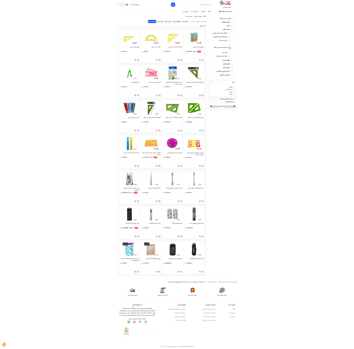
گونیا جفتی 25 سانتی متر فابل (196, 117)
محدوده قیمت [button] (229, 102)
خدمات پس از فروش (208, 320)
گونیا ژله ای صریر (134, 47)
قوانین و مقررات (180, 320)
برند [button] (233, 82)
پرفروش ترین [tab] (176, 21)
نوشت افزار (198, 16)
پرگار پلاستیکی (135, 82)
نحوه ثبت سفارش (180, 313)
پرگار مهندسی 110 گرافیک (175, 258)
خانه (209, 12)
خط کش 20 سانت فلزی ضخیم (174, 188)
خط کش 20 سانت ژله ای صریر (131, 153)
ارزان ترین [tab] (168, 21)
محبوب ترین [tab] (152, 21)
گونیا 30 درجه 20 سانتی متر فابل (151, 117)
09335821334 (212, 282)
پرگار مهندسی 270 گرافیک (197, 258)
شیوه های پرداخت (180, 317)
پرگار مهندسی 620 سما (154, 223)
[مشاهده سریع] (203, 60)
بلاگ (234, 309)
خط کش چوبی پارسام (133, 117)
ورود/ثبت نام (135, 5)
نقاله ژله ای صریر (156, 47)
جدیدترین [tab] (185, 21)
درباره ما (185, 12)
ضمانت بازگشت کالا (209, 317)
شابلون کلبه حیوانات (198, 47)
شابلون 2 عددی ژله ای (154, 82)
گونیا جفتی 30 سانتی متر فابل (174, 117)
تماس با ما (194, 12)
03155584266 (222, 282)
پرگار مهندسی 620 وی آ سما (196, 223)
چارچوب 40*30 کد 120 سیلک (153, 258)
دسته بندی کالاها (226, 12)
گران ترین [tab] (160, 21)
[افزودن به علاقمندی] (200, 60)
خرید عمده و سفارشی (208, 309)
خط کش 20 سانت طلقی (154, 188)
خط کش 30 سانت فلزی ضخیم (196, 188)
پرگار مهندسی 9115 (177, 223)
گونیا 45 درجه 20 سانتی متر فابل (195, 82)
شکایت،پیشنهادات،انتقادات (177, 309)
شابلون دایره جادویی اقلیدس (174, 153)
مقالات (203, 12)
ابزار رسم (189, 16)
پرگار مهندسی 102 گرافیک (132, 223)
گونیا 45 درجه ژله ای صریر (175, 47)
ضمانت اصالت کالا (209, 313)
